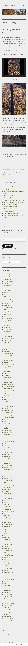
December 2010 (8, 572)
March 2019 (7, 430)
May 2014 (7, 504)
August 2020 (8, 393)
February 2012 (8, 544)
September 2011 (8, 555)
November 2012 (8, 524)
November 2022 (9, 334)
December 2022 (8, 331)
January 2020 (8, 408)
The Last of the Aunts (10, 209)
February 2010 (8, 594)
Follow (5, 226)
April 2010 (7, 590)
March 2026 (7, 279)
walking (20, 172)
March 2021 (7, 377)
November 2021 (8, 360)
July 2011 (6, 559)
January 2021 (8, 382)
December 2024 (8, 305)
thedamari (7, 169)
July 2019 (6, 421)
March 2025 (7, 299)
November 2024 (9, 307)
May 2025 (7, 296)
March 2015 (7, 494)
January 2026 (8, 283)
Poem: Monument (9, 211)
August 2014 (7, 500)
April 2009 (7, 614)
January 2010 (8, 596)
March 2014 (7, 509)
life (23, 169)
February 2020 (8, 406)
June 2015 (7, 487)
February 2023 (8, 329)
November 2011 (8, 550)
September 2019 (9, 417)
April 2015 (7, 491)
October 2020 (8, 388)
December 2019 (8, 410)
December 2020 (8, 384)
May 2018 (7, 448)
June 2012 (7, 535)
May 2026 (7, 277)
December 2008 (8, 623)
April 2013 (7, 518)
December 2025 (8, 285)
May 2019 (7, 426)
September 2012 (9, 529)
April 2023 (7, 327)
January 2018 (8, 452)
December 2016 (8, 469)
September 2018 (9, 441)
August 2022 (8, 340)
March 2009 (7, 616)
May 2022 (7, 347)
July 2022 (6, 342)
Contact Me (5, 634)
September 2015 (9, 485)
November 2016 (8, 472)
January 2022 (8, 356)
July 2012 (6, 533)
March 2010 (7, 592)
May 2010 (7, 588)
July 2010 (6, 583)
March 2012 (7, 542)
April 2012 (7, 539)
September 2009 (9, 603)
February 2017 (8, 465)
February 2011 (8, 568)
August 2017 (7, 458)
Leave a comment (6, 174)
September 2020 (9, 391)
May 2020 (7, 399)
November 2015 (8, 480)
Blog (3, 630)
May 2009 (7, 612)
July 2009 (7, 607)
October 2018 (8, 439)
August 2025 (8, 292)
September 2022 (9, 338)
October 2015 (8, 483)
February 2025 (8, 301)
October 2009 (8, 601)
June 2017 (7, 461)
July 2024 (6, 316)
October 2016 (8, 474)
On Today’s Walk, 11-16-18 (13, 31)
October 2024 (8, 310)
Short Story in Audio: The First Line (15, 213)
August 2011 (7, 557)
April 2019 (7, 428)
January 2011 (7, 570)
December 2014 (8, 496)
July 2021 (6, 369)
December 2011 (8, 548)
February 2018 (8, 450)
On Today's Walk (11, 171)
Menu (23, 5)
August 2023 (7, 321)
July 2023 (6, 323)
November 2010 (8, 575)
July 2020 (6, 395)
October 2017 (8, 456)
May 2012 (7, 537)
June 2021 (7, 371)
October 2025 (8, 290)
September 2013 (9, 511)
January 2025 (8, 303)
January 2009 (8, 621)
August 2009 (8, 605)
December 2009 (8, 599)
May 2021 (7, 373)
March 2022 (7, 351)
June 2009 (7, 610)
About (4, 638)
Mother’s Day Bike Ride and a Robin (15, 200)
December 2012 (8, 522)
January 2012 (8, 546)
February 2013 (8, 520)
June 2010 (7, 585)
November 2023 (9, 318)
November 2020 (9, 386)
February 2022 (8, 353)
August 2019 (7, 419)
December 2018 (8, 434)
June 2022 (7, 345)
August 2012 (7, 531)
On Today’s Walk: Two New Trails (14, 202)
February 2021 (8, 380)
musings (4, 171)
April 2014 (7, 507)
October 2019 (8, 415)
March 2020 (7, 404)
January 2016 (8, 478)
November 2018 (8, 437)
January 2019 (8, 432)
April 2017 (7, 463)
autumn (19, 171)
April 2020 (7, 402)
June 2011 (6, 561)
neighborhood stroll (12, 172)
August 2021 (7, 367)
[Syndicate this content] (2, 183)
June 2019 (7, 423)
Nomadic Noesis (8, 6)
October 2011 (8, 553)
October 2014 (8, 498)
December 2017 (8, 454)
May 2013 (6, 515)
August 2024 (8, 314)
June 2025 (7, 294)
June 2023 (7, 325)
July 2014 (6, 502)
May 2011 (6, 564)
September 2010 (9, 579)
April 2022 (7, 349)
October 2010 (8, 577)
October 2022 (8, 336)
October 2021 (8, 362)
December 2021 (8, 358)
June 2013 (7, 513)
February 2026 (8, 281)
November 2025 (9, 288)
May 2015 (7, 489)
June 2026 (7, 275)
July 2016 (6, 476)
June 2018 (7, 445)
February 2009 (8, 618)
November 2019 (8, 412)
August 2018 (7, 443)
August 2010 (7, 581)
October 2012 (8, 526)
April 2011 (7, 566)
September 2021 (9, 364)
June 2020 (7, 397)
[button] (10, 70)
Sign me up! (7, 246)
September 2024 (9, 312)
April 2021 (7, 375)
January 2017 (8, 467)
